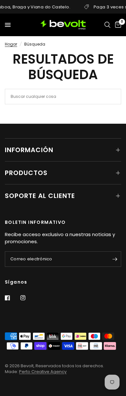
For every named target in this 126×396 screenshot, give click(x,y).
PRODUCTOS (26, 172)
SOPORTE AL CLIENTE (40, 195)
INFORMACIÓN (29, 149)
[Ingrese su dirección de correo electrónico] (114, 259)
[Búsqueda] (107, 25)
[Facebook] (12, 298)
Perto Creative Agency (43, 372)
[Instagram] (27, 298)
